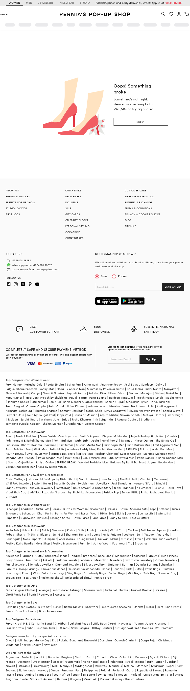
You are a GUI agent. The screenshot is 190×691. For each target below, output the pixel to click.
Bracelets (51, 555)
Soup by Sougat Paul (40, 415)
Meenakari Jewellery (108, 560)
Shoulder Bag (167, 573)
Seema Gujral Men (20, 462)
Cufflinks (127, 539)
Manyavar (171, 389)
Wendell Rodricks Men (93, 462)
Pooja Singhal (55, 384)
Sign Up (150, 359)
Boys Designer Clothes (21, 606)
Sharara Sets (138, 509)
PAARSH (30, 457)
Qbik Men (40, 449)
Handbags (13, 573)
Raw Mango (14, 384)
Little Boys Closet (104, 623)
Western (151, 539)
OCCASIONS (73, 232)
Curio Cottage (15, 479)
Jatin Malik (56, 449)
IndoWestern (167, 539)
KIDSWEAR (67, 2)
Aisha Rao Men (162, 449)
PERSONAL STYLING (77, 226)
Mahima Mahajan (141, 393)
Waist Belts (40, 573)
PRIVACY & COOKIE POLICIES (142, 214)
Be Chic (159, 487)
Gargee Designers (63, 453)
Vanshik (172, 436)
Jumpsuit (50, 539)
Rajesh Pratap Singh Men (147, 436)
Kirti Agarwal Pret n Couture (134, 628)
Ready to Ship (118, 517)
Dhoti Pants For (16, 594)
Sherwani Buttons (78, 534)
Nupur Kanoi (14, 397)
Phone (122, 276)
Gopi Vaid (64, 415)
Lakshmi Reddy (80, 623)
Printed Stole (103, 577)
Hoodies (174, 530)
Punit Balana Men (138, 445)
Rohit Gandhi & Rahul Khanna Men (160, 457)
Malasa (13, 419)
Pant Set (85, 543)
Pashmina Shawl (52, 577)
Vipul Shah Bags (17, 492)
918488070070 (175, 2)
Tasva (10, 436)
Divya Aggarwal (115, 410)
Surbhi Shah (94, 410)
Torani (160, 415)
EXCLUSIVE (71, 202)
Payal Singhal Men (50, 457)
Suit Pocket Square (153, 530)
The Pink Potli (129, 479)
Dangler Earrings (147, 564)
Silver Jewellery (94, 564)
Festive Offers (139, 517)
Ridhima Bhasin (18, 401)
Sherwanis (97, 509)
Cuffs (39, 555)
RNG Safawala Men (121, 457)
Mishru (159, 393)
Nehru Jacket (30, 530)
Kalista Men (85, 453)
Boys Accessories (50, 611)
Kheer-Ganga (144, 440)
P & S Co (29, 623)
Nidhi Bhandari (124, 487)
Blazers (45, 534)
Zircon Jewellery (166, 560)
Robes (10, 534)
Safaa (66, 419)
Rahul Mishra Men (94, 457)
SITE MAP (130, 226)
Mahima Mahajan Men (158, 453)
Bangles (75, 555)
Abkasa (144, 449)
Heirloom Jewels (66, 560)
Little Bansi (44, 623)
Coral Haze (173, 487)
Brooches (141, 543)
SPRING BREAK (66, 462)
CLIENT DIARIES (74, 238)
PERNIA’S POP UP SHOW (20, 202)
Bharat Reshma (31, 445)
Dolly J (160, 384)
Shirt (160, 606)
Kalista (93, 393)
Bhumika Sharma (46, 410)
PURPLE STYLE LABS (18, 196)
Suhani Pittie (130, 492)
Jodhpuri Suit (133, 534)
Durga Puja (148, 640)
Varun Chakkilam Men (20, 466)
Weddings (12, 644)
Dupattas (12, 517)
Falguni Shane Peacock (21, 389)
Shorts (20, 534)
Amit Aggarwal (167, 406)
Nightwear (28, 517)
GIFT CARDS (72, 214)
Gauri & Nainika (53, 393)
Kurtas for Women (75, 509)
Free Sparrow (15, 628)
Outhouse (160, 479)
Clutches (168, 569)
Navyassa (125, 623)
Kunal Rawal (110, 440)
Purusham (12, 445)
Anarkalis (27, 509)
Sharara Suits (93, 590)
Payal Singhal (15, 406)
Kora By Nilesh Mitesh (52, 466)
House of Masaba (85, 415)
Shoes (106, 569)
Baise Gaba (135, 389)
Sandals (118, 569)
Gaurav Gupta (36, 406)
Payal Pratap (78, 397)
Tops (153, 509)
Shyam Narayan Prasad (145, 410)
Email (104, 276)
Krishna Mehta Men (88, 445)
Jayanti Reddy (76, 393)
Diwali (10, 640)
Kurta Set (111, 590)
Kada (96, 569)
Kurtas (71, 530)
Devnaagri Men (114, 445)
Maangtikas (123, 555)
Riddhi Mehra (174, 397)
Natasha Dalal (33, 384)
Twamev (126, 440)
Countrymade (67, 436)
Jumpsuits (147, 513)
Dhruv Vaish (48, 436)
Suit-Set (57, 534)
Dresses (112, 509)
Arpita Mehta (109, 415)
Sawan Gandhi (130, 415)
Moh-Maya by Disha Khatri (58, 479)
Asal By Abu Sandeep (138, 384)
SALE (68, 208)
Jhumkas (167, 564)
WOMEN (14, 2)
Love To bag (109, 479)
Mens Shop (43, 543)
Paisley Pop (111, 492)
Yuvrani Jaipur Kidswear (151, 623)
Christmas (165, 640)
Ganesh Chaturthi (126, 640)
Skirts (120, 513)
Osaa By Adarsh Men (71, 389)
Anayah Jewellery (41, 487)
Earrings (27, 555)
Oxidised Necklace (80, 569)
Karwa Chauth (31, 644)
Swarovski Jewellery (139, 560)
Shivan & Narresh (17, 393)
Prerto (169, 492)
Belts (129, 569)
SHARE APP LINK (173, 286)
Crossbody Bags (95, 573)
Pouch (26, 573)
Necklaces (12, 555)
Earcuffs (153, 555)
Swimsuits (163, 513)
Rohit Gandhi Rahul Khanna (66, 406)
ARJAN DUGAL (15, 453)
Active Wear (101, 543)
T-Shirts (32, 534)
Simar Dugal (175, 415)
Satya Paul (74, 384)
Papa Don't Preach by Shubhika (46, 397)
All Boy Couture (102, 628)
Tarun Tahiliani (160, 401)
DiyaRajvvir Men (37, 453)
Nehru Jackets (73, 606)
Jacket (138, 606)
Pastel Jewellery (16, 564)
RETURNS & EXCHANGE (138, 202)
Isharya (33, 479)
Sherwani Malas (107, 539)
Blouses (42, 517)
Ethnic (139, 539)
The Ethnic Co (165, 440)
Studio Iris (148, 419)
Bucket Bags (117, 573)
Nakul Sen (172, 393)
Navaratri (90, 640)
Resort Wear (89, 513)
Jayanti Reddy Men (160, 462)
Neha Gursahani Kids (41, 628)
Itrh (96, 419)
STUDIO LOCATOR (16, 208)
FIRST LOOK (104, 2)
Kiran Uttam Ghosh (113, 393)
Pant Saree (99, 517)
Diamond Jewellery (68, 564)
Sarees (56, 509)
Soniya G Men (44, 462)
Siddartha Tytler (137, 401)
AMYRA (35, 492)
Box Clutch (31, 577)
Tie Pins (133, 530)
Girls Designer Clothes (20, 590)
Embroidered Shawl (78, 577)
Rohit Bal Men (63, 440)
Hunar (47, 483)
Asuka (95, 440)
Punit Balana (97, 397)
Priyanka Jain (15, 415)
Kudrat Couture (130, 453)
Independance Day (36, 640)
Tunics (176, 509)
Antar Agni (91, 384)
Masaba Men (14, 457)
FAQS (128, 220)
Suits (81, 530)
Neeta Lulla (147, 406)
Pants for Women (66, 513)
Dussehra (106, 640)
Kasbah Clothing (106, 453)
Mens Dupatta (32, 539)
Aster (37, 483)
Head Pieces (169, 555)
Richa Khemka (81, 419)
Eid (54, 640)
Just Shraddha (121, 483)
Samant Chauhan (72, 410)
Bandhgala (13, 539)
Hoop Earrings (29, 569)
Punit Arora (72, 457)
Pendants (86, 560)
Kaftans (164, 509)
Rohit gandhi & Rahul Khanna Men (28, 440)
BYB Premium (164, 628)
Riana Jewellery (16, 487)
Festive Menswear (65, 543)
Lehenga (43, 590)
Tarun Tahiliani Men (19, 449)
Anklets (47, 560)
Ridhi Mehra (153, 389)
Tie (130, 543)
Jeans (96, 534)
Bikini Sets (107, 513)
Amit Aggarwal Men (166, 445)
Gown (123, 509)
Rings (63, 555)
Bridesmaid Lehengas (20, 513)
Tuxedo (149, 534)
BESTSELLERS (73, 196)
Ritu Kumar (39, 401)
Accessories (67, 539)
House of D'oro (144, 483)
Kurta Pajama (112, 534)
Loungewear (85, 539)
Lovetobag (63, 487)
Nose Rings (105, 555)
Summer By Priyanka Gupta (105, 389)
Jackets (132, 513)
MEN (29, 2)
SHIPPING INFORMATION (139, 196)
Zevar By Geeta (64, 483)
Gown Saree (80, 517)
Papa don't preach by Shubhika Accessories (71, 492)
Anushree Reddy (111, 384)
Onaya (35, 393)
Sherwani (58, 530)
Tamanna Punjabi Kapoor (23, 423)
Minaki (160, 483)
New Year (50, 644)
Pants (91, 530)
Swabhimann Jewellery (93, 483)
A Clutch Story (102, 487)
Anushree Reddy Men (81, 449)
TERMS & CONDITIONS (138, 208)
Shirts (45, 530)
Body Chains (14, 560)
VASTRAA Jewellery (18, 483)
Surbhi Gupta (30, 419)
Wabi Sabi (81, 440)
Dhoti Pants (45, 513)
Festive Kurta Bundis (19, 543)
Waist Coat (117, 530)
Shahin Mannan (53, 423)
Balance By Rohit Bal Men (127, 462)
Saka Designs (80, 628)
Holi (19, 640)
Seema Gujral (114, 401)
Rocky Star (47, 389)
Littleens (63, 628)
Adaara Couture (128, 419)
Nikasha (114, 406)
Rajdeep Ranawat (121, 397)
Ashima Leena (97, 406)
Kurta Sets (42, 509)
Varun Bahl (129, 406)
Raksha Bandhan (70, 640)
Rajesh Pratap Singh (149, 397)
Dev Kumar (66, 445)
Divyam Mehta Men (115, 436)
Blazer (150, 606)
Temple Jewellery (41, 564)
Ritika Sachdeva (152, 492)
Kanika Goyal (172, 410)
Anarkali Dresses (141, 590)
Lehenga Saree (60, 517)
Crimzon (11, 496)
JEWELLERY (46, 2)
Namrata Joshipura (19, 410)
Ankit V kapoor (89, 436)
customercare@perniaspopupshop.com (35, 269)
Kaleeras (139, 555)
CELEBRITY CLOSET (76, 220)
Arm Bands (32, 560)
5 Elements (144, 487)
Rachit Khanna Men (110, 449)
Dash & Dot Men (26, 436)
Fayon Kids (13, 623)
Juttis (138, 569)
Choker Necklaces (53, 569)
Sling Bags (74, 573)
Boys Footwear (26, 611)
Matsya (148, 415)
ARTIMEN (131, 449)
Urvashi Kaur (74, 423)
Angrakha (163, 534)
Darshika (50, 445)
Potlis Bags (152, 569)
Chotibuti (61, 623)
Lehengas (12, 509)
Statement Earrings (120, 564)
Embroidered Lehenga (67, 590)
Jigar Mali (107, 419)
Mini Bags (134, 573)
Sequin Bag (13, 577)
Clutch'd (145, 479)
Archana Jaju (50, 419)
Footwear (119, 543)
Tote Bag (149, 573)
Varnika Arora (88, 479)
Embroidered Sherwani (116, 606)
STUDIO (85, 2)
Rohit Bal (55, 401)
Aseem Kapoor (95, 423)
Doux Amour (81, 487)
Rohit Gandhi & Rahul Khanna (83, 401)
